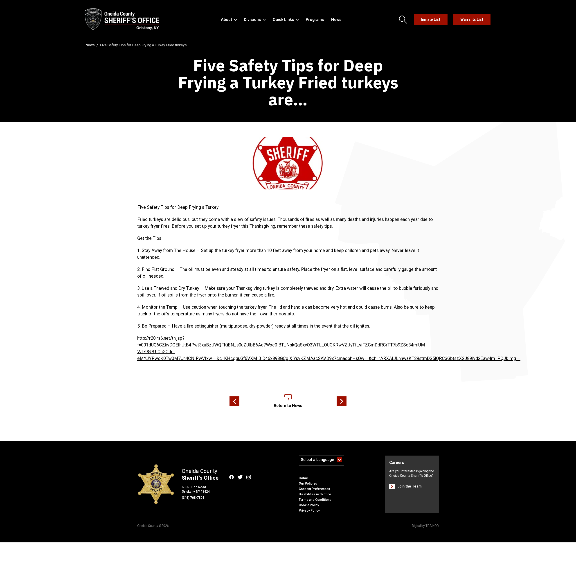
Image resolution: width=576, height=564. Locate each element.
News (336, 19)
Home (303, 478)
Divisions (252, 19)
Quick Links (283, 19)
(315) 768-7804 (193, 497)
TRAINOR (432, 526)
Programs (315, 19)
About (226, 19)
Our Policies (308, 483)
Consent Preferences (314, 489)
